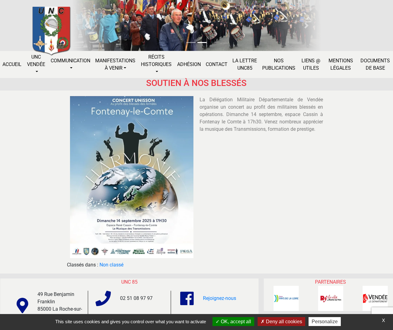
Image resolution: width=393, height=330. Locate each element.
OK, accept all (235, 321)
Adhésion (189, 64)
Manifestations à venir (115, 64)
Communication (70, 61)
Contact (217, 64)
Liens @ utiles (311, 64)
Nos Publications (278, 64)
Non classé (111, 265)
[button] (86, 25)
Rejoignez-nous (219, 298)
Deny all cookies (283, 321)
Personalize (325, 321)
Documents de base (375, 64)
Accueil (11, 64)
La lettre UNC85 (244, 64)
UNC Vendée (36, 60)
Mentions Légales (341, 64)
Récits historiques (156, 60)
